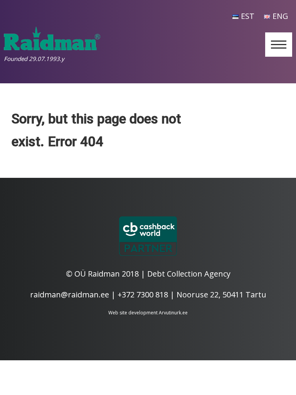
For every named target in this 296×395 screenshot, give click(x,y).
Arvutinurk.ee (173, 312)
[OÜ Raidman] (52, 47)
